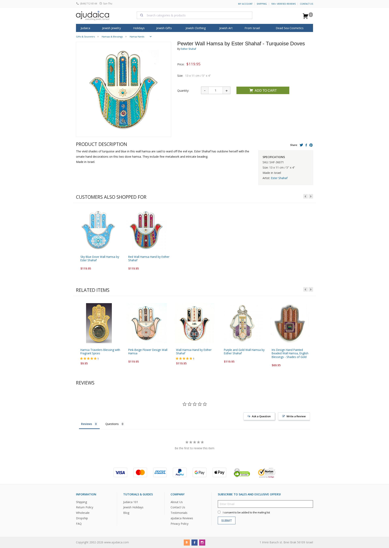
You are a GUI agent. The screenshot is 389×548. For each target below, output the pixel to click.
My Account (245, 4)
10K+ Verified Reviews (283, 4)
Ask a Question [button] (261, 416)
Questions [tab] (112, 424)
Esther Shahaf (188, 49)
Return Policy (84, 507)
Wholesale (83, 513)
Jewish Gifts (164, 28)
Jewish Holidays (133, 507)
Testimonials (179, 513)
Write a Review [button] (296, 416)
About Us (177, 502)
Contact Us (306, 4)
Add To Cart (266, 90)
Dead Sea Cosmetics (290, 28)
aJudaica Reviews (182, 518)
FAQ (79, 524)
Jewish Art (226, 28)
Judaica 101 (130, 502)
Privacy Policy (179, 524)
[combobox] (194, 15)
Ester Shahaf (279, 178)
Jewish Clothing (196, 28)
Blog (126, 513)
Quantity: (183, 90)
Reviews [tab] (86, 424)
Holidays (139, 28)
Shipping (262, 4)
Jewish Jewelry (111, 28)
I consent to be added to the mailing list (246, 512)
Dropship (82, 518)
